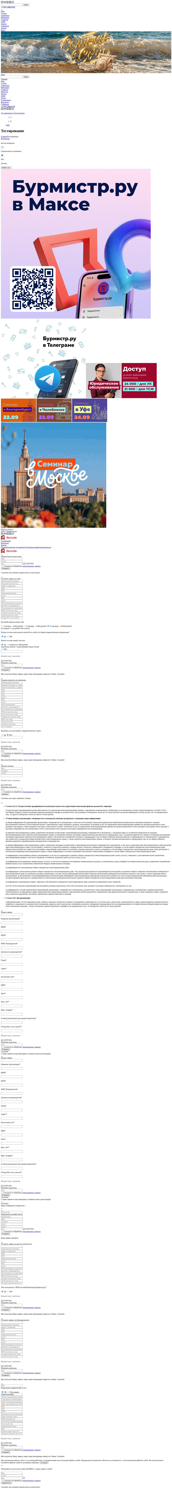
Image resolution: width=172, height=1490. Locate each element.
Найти (26, 5)
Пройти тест (6, 167)
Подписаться (6, 1483)
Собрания (5, 26)
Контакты (5, 102)
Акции (3, 28)
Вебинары (5, 18)
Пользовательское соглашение (13, 547)
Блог (3, 11)
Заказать (5, 794)
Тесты (3, 98)
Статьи (4, 13)
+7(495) (8, 7)
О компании (6, 100)
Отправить (5, 568)
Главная (4, 79)
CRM (3, 22)
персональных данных (32, 566)
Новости (4, 92)
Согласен (44, 1463)
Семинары (5, 15)
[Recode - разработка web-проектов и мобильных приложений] (9, 539)
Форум (3, 24)
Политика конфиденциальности (38, 547)
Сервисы (4, 20)
